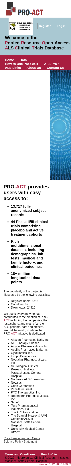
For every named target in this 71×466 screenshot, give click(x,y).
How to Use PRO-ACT (22, 64)
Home (9, 60)
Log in (61, 26)
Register (45, 26)
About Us (33, 68)
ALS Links (13, 68)
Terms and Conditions (20, 454)
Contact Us (55, 68)
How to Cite (49, 454)
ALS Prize (51, 64)
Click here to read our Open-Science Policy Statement (22, 440)
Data (23, 60)
